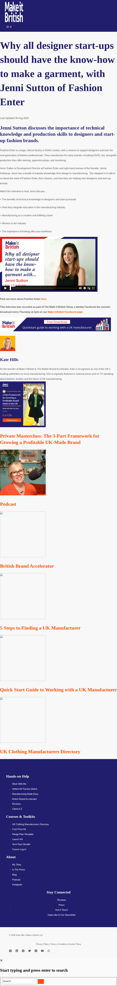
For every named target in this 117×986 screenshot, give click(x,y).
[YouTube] (42, 951)
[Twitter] (29, 951)
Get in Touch (61, 910)
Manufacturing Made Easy (25, 794)
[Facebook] (36, 951)
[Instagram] (10, 951)
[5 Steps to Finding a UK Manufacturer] (23, 618)
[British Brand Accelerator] (23, 556)
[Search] (41, 981)
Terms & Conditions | (59, 944)
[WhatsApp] (48, 951)
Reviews (16, 804)
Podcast (8, 504)
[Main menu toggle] (9, 27)
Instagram (17, 884)
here (43, 299)
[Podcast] (23, 494)
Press (62, 905)
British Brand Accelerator (27, 566)
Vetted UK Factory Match (24, 789)
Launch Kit (17, 839)
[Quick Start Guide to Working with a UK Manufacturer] (23, 680)
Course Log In (19, 849)
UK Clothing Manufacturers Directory (40, 751)
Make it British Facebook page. (66, 312)
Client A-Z (17, 809)
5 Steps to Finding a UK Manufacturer (40, 628)
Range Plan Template (22, 834)
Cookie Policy (75, 944)
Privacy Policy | (43, 944)
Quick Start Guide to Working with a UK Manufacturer (58, 689)
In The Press (18, 869)
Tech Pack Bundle (21, 844)
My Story (16, 864)
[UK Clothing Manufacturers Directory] (23, 741)
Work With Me (19, 784)
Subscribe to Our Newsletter (62, 915)
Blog (14, 874)
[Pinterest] (23, 951)
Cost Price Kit (19, 829)
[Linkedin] (16, 951)
